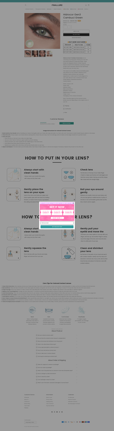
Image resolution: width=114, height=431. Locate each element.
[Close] (73, 203)
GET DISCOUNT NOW (57, 226)
